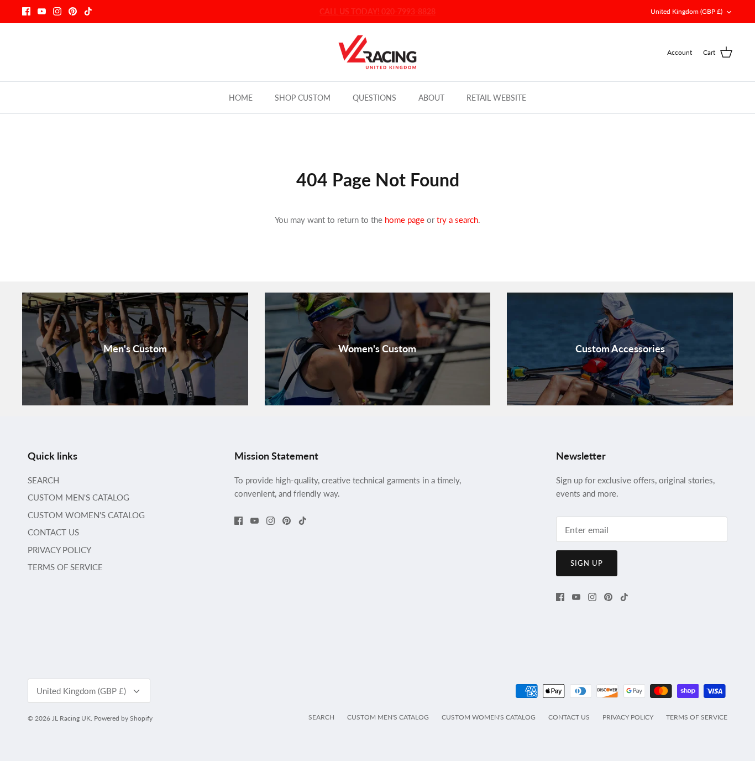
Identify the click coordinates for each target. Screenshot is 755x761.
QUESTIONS (374, 97)
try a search (457, 220)
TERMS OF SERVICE (65, 567)
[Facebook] (26, 11)
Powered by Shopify (123, 718)
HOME (241, 97)
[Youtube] (42, 11)
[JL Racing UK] (377, 52)
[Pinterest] (73, 11)
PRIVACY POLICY (59, 550)
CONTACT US (53, 532)
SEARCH (43, 480)
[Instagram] (57, 11)
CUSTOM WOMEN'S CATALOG (86, 515)
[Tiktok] (88, 11)
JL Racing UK (71, 718)
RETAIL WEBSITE (496, 97)
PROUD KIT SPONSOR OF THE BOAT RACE (377, 13)
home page (404, 220)
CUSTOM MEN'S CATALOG (78, 497)
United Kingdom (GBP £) (686, 11)
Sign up (586, 563)
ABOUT (431, 97)
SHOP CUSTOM (303, 97)
